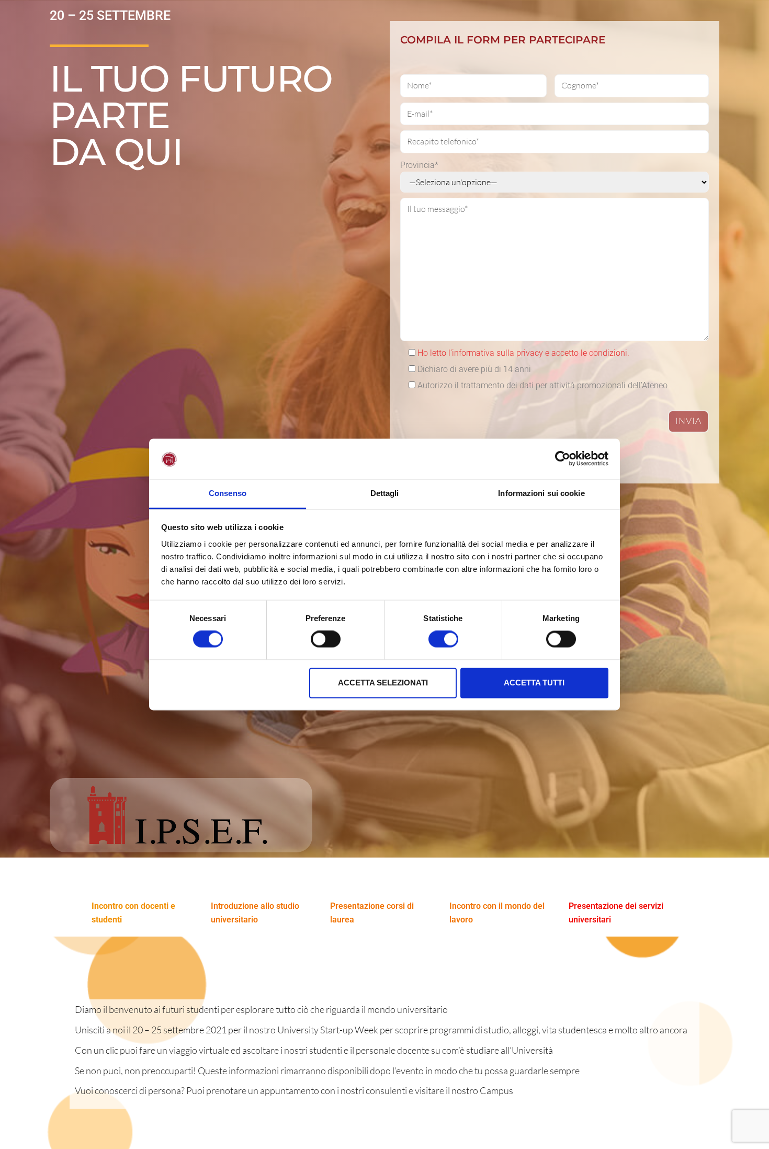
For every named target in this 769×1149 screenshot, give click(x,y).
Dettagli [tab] (384, 493)
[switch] (326, 639)
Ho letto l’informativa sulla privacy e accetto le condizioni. (523, 353)
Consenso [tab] (227, 493)
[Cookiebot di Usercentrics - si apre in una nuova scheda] (562, 459)
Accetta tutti (534, 682)
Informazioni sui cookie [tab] (541, 493)
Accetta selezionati (383, 682)
